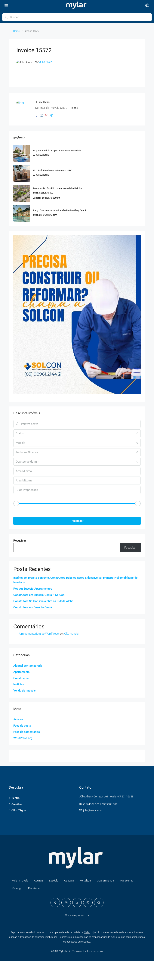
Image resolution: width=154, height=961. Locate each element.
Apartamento (21, 672)
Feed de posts (22, 725)
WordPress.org (22, 738)
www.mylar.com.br (78, 915)
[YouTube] (77, 902)
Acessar (18, 719)
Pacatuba (34, 888)
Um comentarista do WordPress (39, 633)
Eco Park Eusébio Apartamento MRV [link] (52, 170)
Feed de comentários (26, 732)
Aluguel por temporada (27, 665)
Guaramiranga (105, 880)
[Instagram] (66, 902)
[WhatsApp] (88, 902)
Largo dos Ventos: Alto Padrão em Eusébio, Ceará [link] (59, 210)
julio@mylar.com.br (94, 810)
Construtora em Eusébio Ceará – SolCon (38, 595)
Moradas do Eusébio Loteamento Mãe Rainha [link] (57, 188)
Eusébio (53, 880)
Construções (21, 678)
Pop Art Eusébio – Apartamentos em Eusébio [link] (57, 150)
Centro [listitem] (15, 798)
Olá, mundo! (71, 633)
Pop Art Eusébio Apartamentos (32, 588)
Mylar (87, 932)
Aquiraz (38, 880)
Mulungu (17, 888)
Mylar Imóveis (20, 880)
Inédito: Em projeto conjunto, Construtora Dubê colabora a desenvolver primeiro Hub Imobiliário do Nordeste (75, 580)
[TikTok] (98, 902)
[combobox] (77, 433)
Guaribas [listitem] (16, 804)
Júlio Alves (45, 62)
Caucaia (69, 880)
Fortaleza (85, 880)
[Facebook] (55, 902)
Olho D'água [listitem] (18, 810)
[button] (77, 510)
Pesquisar (77, 521)
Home (16, 31)
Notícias (18, 684)
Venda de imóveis (24, 690)
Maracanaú (127, 880)
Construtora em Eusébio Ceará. (33, 607)
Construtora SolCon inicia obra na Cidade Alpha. (43, 601)
